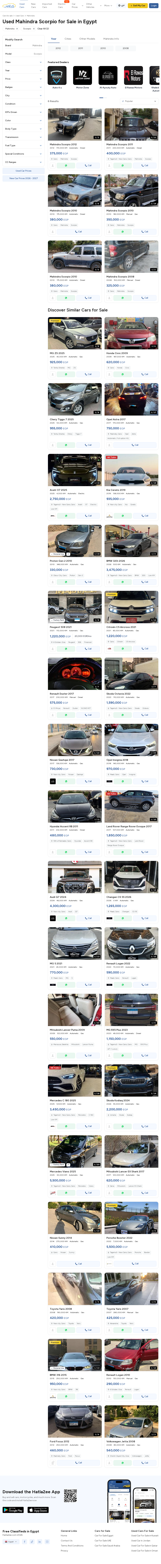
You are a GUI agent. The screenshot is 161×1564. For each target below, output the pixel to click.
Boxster (147, 1252)
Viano (91, 1186)
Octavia (145, 708)
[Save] (97, 112)
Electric (93, 505)
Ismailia (113, 1115)
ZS (74, 368)
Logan (134, 978)
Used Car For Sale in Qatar (144, 1545)
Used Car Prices (23, 170)
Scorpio (74, 159)
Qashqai (80, 775)
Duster (75, 708)
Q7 (76, 912)
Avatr (80, 505)
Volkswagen (137, 1456)
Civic (127, 368)
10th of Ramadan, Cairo (62, 841)
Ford (70, 1456)
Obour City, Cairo (60, 575)
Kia (126, 505)
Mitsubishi (75, 1044)
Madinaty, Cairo (116, 434)
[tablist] (103, 39)
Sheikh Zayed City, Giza (119, 1456)
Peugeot (71, 642)
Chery (70, 434)
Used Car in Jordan (140, 1540)
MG (69, 368)
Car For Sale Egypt (104, 1535)
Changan (125, 912)
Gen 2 (80, 575)
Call (90, 165)
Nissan (71, 775)
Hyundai (77, 841)
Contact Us (66, 1540)
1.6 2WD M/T (86, 708)
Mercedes (82, 1115)
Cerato (133, 505)
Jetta (147, 1456)
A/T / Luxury (112, 1049)
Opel (127, 434)
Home (64, 1535)
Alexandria (114, 1324)
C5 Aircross (130, 642)
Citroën (120, 642)
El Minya (56, 708)
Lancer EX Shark (135, 1186)
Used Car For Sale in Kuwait (144, 1535)
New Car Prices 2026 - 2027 (23, 178)
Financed (88, 642)
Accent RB (88, 841)
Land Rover (139, 841)
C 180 (91, 1115)
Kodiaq (129, 1115)
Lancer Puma (88, 1044)
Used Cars (22, 5)
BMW (137, 575)
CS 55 (134, 912)
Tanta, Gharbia (58, 368)
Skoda (137, 708)
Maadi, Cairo (114, 775)
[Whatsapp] (66, 165)
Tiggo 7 (78, 434)
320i (143, 575)
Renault (66, 708)
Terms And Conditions (72, 1545)
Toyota (71, 1324)
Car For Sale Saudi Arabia (107, 1545)
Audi (70, 912)
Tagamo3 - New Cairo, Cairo (121, 159)
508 (79, 642)
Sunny (71, 1252)
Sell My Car (139, 5)
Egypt (11, 1542)
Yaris (78, 1324)
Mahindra (64, 159)
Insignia (132, 775)
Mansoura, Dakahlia (60, 1044)
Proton (72, 575)
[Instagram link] (47, 1541)
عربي (123, 5)
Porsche (138, 1252)
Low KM (54, 509)
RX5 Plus (144, 1044)
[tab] (54, 39)
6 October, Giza (59, 642)
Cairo (55, 159)
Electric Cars (63, 5)
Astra (134, 434)
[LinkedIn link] (39, 1541)
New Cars (33, 5)
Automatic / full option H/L (118, 438)
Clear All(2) (43, 28)
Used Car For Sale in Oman (144, 1550)
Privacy (64, 1550)
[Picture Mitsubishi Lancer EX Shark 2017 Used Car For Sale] (131, 1151)
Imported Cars (47, 5)
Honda (119, 368)
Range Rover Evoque (116, 845)
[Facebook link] (24, 1541)
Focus (77, 1456)
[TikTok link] (32, 1541)
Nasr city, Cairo (116, 505)
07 (86, 505)
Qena (112, 1186)
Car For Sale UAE (103, 1540)
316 (77, 1390)
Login (154, 5)
